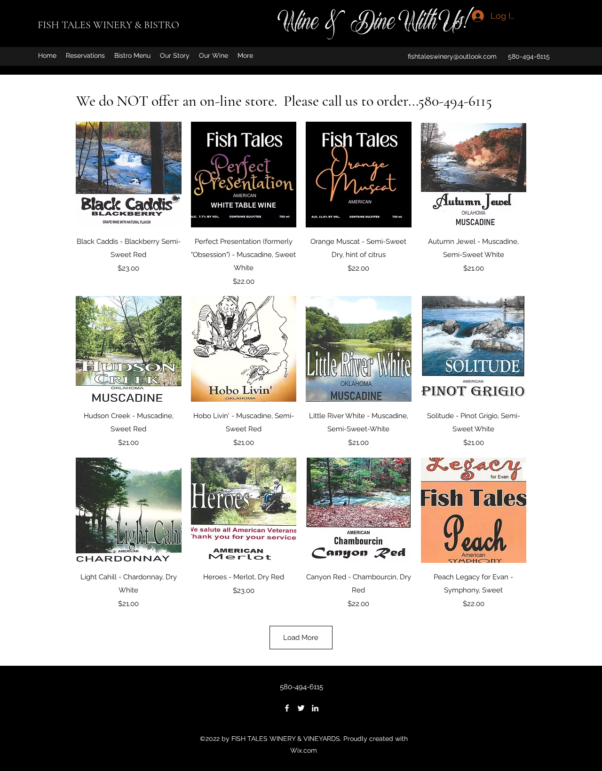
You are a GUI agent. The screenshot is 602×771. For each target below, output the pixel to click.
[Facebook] (287, 708)
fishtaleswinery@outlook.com (452, 56)
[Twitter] (301, 708)
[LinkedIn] (315, 708)
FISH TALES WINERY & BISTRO (108, 25)
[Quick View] (129, 174)
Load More (300, 637)
